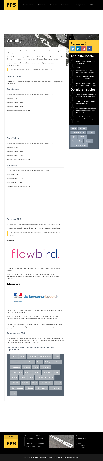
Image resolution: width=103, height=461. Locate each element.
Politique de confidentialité (61, 457)
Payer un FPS (81, 448)
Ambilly (19, 51)
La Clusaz (30, 362)
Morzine (14, 377)
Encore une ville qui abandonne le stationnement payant (85, 102)
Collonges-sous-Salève (52, 362)
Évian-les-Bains (17, 372)
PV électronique (81, 438)
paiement (38, 232)
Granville (82, 128)
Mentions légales (47, 457)
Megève (37, 372)
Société (40, 446)
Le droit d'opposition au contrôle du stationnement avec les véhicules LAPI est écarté (86, 110)
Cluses (39, 362)
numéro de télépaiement (21, 319)
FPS (25, 435)
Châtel (57, 356)
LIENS (77, 435)
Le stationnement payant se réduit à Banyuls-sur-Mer (86, 62)
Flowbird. (9, 270)
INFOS (38, 435)
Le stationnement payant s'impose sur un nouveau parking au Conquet (86, 84)
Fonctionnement (28, 5)
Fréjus (74, 128)
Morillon (56, 372)
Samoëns (25, 383)
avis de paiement (28, 316)
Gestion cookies (75, 457)
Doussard (27, 367)
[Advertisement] (51, 22)
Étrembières (45, 367)
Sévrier (34, 383)
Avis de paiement (79, 5)
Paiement (53, 5)
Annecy (22, 356)
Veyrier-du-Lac (55, 388)
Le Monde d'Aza (36, 457)
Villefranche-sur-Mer (78, 132)
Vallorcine (30, 388)
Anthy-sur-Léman (45, 356)
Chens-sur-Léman (17, 362)
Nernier (22, 377)
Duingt (36, 367)
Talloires (58, 383)
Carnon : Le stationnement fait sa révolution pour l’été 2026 (85, 78)
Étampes (88, 141)
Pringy (31, 377)
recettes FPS (43, 70)
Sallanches (15, 383)
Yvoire (14, 393)
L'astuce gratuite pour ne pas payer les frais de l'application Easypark (86, 95)
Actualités (40, 438)
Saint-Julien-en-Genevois (45, 377)
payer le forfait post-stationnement (49, 224)
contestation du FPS (15, 338)
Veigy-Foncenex (42, 388)
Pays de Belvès (77, 141)
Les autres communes (79, 145)
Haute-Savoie (26, 51)
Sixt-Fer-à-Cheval (46, 383)
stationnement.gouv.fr (20, 312)
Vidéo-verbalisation (82, 441)
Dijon (73, 137)
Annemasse (32, 356)
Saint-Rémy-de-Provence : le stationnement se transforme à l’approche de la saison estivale (85, 70)
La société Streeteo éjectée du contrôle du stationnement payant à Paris (86, 119)
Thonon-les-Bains (17, 388)
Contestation (65, 5)
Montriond (47, 372)
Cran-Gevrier (16, 367)
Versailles (82, 137)
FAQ (91, 5)
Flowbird (47, 268)
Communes (42, 5)
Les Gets (28, 372)
